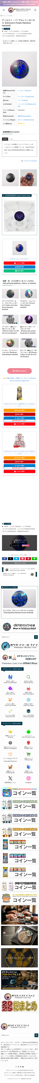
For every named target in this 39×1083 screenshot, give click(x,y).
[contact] (23, 1067)
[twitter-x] (16, 1067)
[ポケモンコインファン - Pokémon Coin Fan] (19, 10)
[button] (4, 558)
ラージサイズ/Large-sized (9, 33)
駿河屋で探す (20, 267)
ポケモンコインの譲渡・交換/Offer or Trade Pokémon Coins (19, 1072)
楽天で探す (20, 414)
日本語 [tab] (5, 139)
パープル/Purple (24, 31)
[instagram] (18, 1067)
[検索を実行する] (36, 637)
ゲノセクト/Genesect (14, 31)
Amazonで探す (20, 410)
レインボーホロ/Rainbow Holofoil (23, 33)
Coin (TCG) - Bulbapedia (30, 161)
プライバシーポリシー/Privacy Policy (13, 1075)
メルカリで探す (20, 263)
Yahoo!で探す (19, 419)
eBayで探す (20, 271)
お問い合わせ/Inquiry (29, 1075)
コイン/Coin (7, 28)
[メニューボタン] (3, 10)
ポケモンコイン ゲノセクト (19, 259)
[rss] (20, 1067)
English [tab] (11, 139)
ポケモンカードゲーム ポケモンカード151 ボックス (19, 452)
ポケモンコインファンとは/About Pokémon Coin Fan (19, 1070)
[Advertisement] (19, 497)
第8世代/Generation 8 (21, 35)
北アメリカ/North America (9, 35)
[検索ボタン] (35, 10)
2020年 (5, 31)
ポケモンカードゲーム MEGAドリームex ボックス (19, 405)
